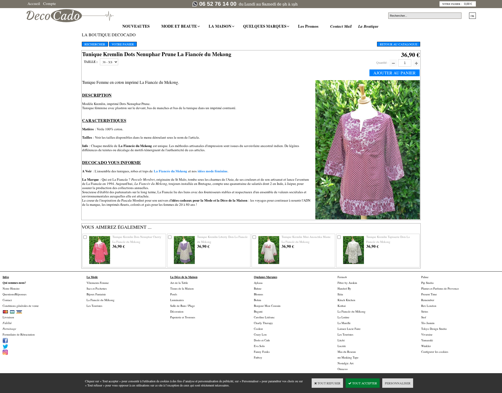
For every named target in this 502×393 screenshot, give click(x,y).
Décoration (177, 311)
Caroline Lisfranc (264, 317)
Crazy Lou (260, 334)
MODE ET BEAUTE (179, 26)
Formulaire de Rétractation (19, 334)
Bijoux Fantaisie (96, 294)
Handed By (344, 288)
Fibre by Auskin (347, 283)
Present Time (429, 294)
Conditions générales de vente (21, 306)
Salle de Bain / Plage (182, 306)
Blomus (258, 294)
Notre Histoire (11, 288)
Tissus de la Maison (182, 288)
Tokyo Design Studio (434, 329)
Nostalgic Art (345, 363)
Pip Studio (427, 283)
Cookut (258, 329)
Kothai (342, 306)
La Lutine (343, 317)
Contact (7, 300)
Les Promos (309, 26)
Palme (425, 277)
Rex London (428, 306)
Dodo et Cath (262, 340)
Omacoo (343, 369)
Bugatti (258, 311)
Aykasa (258, 283)
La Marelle (344, 323)
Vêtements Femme (98, 283)
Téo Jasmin (428, 323)
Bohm (257, 300)
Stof (423, 317)
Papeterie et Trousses (182, 317)
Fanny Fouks (262, 352)
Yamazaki (427, 340)
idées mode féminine (212, 170)
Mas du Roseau (347, 352)
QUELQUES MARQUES (265, 26)
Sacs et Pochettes (97, 288)
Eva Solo (259, 346)
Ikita (340, 294)
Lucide (342, 346)
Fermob (342, 277)
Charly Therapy (263, 323)
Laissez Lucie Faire (349, 329)
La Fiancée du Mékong (101, 300)
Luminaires (177, 300)
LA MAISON (221, 26)
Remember (427, 300)
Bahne (257, 288)
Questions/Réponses (14, 294)
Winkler (426, 346)
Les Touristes (94, 306)
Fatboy (258, 357)
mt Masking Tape (348, 357)
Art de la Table (179, 283)
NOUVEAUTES (136, 26)
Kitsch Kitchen (346, 300)
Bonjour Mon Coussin (267, 306)
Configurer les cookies (434, 352)
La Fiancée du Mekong (170, 170)
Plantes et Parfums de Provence (440, 288)
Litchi (341, 340)
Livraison (8, 317)
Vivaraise (426, 334)
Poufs (173, 294)
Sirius (424, 311)
